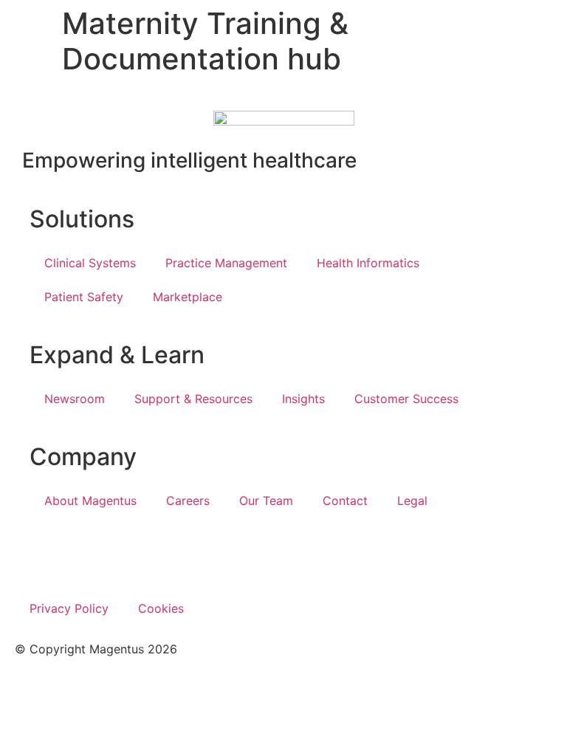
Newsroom (74, 398)
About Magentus (90, 500)
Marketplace (187, 296)
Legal (412, 500)
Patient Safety (83, 296)
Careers (188, 500)
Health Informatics (368, 262)
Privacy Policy (69, 608)
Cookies (161, 608)
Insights (303, 398)
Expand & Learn (117, 354)
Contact (345, 500)
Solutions (82, 219)
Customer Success (406, 398)
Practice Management (226, 262)
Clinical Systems (90, 262)
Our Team (266, 500)
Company (83, 456)
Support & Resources (193, 398)
